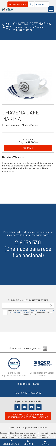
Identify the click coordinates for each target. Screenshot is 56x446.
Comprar (28, 148)
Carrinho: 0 (41, 4)
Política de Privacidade (28, 392)
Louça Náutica (35, 27)
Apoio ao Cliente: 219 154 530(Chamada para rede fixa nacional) (28, 416)
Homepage (19, 27)
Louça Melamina (24, 29)
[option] (28, 85)
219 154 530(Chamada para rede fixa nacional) (28, 248)
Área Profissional (18, 4)
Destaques (23, 384)
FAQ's (36, 384)
